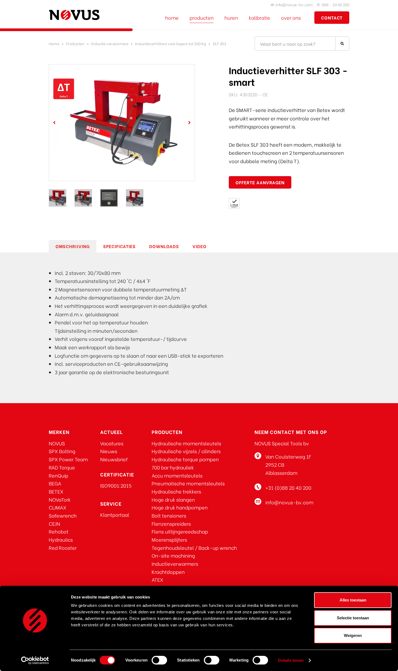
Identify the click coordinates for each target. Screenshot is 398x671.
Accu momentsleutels (177, 475)
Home (172, 17)
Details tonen (290, 660)
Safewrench (63, 515)
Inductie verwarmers (109, 43)
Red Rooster (63, 547)
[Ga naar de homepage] (74, 14)
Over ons (291, 17)
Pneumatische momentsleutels (188, 483)
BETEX (56, 491)
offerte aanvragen (260, 182)
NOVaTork (60, 499)
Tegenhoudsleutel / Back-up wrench (194, 547)
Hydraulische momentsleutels (186, 443)
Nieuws (108, 451)
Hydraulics (61, 539)
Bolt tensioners (169, 515)
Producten (202, 17)
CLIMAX (57, 507)
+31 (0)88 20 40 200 (288, 487)
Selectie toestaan (353, 618)
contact (331, 17)
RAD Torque (62, 467)
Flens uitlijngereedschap (180, 531)
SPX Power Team (68, 459)
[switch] (159, 660)
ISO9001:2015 (116, 485)
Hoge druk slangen (173, 499)
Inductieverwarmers (175, 563)
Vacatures (111, 443)
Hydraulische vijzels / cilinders (186, 451)
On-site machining (173, 555)
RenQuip (58, 475)
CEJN (54, 523)
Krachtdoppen (168, 571)
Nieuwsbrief (114, 459)
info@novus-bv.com (294, 4)
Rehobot (58, 531)
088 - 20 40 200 (335, 4)
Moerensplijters (169, 539)
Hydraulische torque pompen (185, 459)
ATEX (157, 579)
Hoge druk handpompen (180, 507)
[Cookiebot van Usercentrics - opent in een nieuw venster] (35, 660)
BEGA (55, 483)
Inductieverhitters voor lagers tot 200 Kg (170, 43)
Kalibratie (259, 17)
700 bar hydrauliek (173, 467)
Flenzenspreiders (171, 523)
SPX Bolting (62, 451)
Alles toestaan (353, 600)
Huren (231, 17)
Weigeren (353, 635)
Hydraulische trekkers (176, 491)
